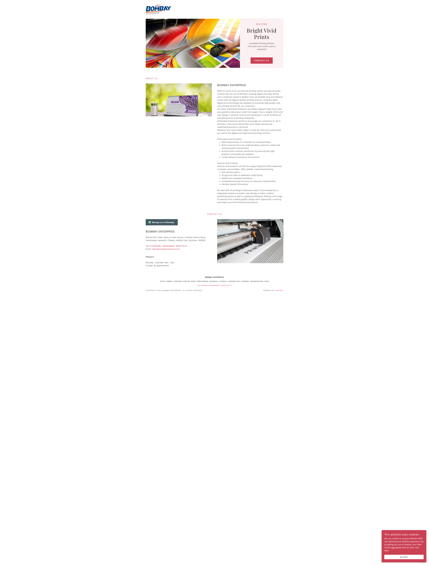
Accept (404, 557)
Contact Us (261, 60)
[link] (158, 9)
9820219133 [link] (181, 246)
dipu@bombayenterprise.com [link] (166, 249)
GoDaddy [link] (279, 290)
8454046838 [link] (168, 246)
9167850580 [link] (155, 246)
